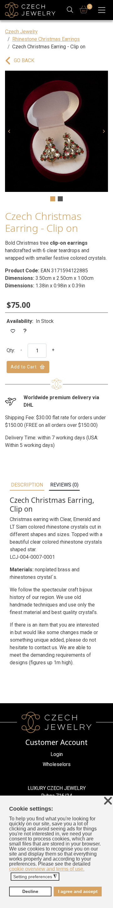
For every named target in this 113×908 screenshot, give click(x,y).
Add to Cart (24, 366)
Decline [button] (30, 891)
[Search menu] (70, 10)
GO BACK (24, 60)
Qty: (11, 350)
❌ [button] (108, 801)
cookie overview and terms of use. (46, 869)
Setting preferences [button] (35, 876)
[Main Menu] (101, 10)
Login (57, 754)
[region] (56, 137)
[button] (9, 131)
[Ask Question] (25, 331)
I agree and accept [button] (78, 891)
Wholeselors (57, 764)
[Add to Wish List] (13, 331)
